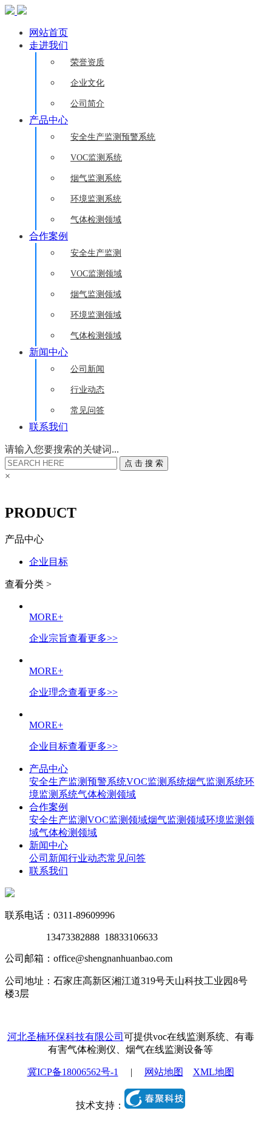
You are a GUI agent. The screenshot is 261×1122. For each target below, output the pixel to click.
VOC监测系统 (96, 157)
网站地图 (163, 1072)
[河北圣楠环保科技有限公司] (16, 11)
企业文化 (87, 82)
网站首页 (48, 32)
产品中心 (48, 120)
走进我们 (48, 45)
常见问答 (87, 410)
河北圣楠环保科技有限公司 (65, 1036)
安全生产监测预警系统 (112, 137)
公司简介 (87, 103)
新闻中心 (48, 352)
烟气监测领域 (95, 294)
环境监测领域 (95, 315)
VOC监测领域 (96, 273)
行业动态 (87, 389)
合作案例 (48, 236)
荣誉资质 (87, 62)
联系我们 (48, 427)
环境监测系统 (95, 199)
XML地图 (213, 1072)
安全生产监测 (95, 253)
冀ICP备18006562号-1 (72, 1072)
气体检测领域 (95, 219)
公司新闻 (87, 369)
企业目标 (48, 561)
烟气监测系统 (95, 178)
